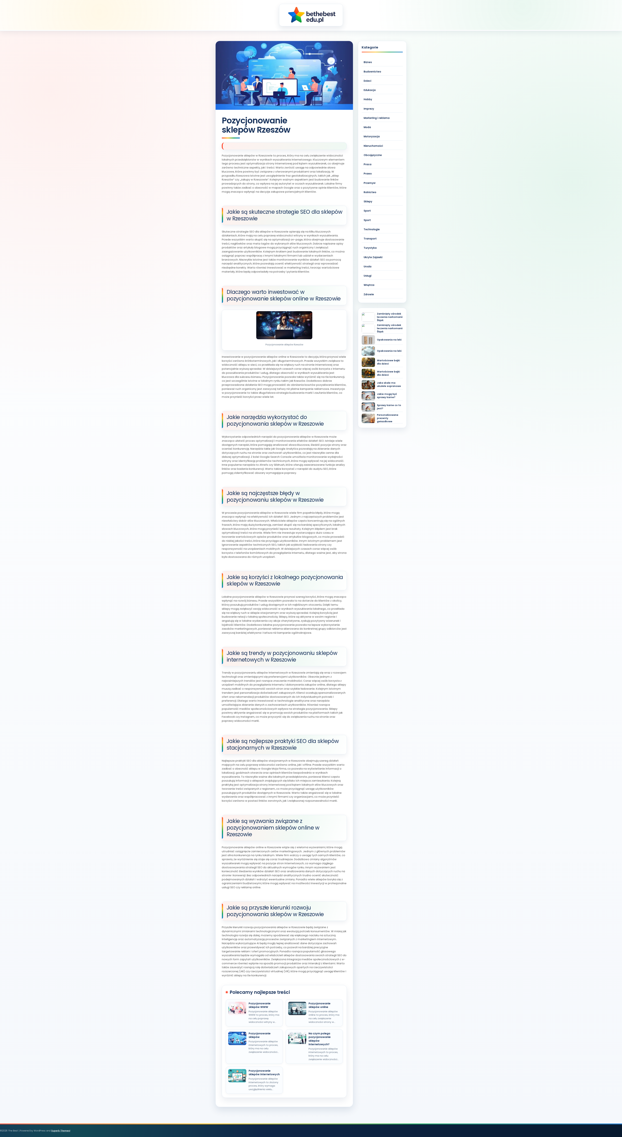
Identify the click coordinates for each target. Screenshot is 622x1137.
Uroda (367, 266)
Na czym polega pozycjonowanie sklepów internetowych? (320, 1039)
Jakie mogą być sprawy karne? (387, 396)
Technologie (372, 229)
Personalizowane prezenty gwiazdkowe (387, 418)
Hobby (368, 99)
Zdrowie (369, 294)
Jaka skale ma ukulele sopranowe (389, 384)
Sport (367, 210)
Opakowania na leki (389, 339)
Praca (367, 164)
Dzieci (367, 81)
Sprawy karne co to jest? (389, 407)
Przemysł (369, 183)
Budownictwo (372, 71)
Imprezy (369, 108)
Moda (367, 127)
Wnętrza (369, 285)
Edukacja (370, 90)
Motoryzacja (372, 136)
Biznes (368, 62)
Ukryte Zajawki (373, 257)
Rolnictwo (370, 192)
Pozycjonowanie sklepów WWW (260, 1005)
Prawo (368, 173)
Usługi (367, 275)
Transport (370, 238)
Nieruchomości (373, 146)
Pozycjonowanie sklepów (260, 1035)
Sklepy (368, 201)
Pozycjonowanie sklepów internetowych (264, 1072)
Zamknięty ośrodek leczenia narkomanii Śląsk (390, 317)
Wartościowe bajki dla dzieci (388, 362)
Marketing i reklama (377, 118)
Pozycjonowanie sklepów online (319, 1005)
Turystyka (370, 248)
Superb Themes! (60, 1130)
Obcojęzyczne (373, 155)
